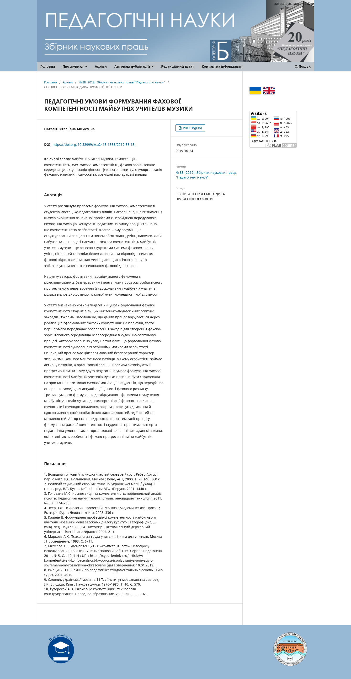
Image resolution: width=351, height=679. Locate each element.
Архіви (101, 66)
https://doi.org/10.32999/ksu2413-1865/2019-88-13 (93, 144)
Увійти (309, 3)
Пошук (304, 66)
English (269, 90)
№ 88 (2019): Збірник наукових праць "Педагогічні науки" (122, 82)
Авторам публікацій (132, 66)
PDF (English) (192, 128)
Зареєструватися (286, 3)
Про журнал (73, 66)
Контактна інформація (221, 66)
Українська (255, 90)
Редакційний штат (177, 66)
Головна (47, 66)
